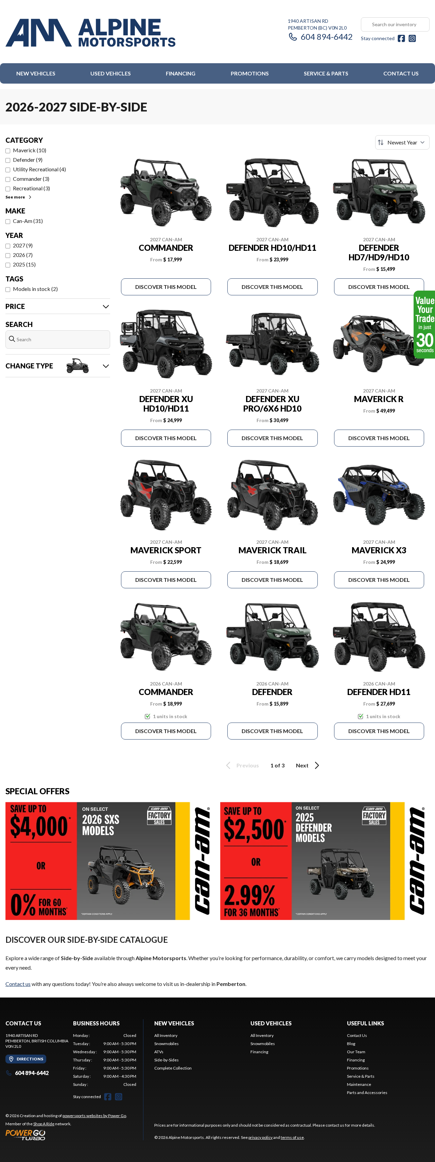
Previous (248, 765)
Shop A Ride (43, 1123)
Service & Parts (326, 73)
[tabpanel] (105, 1060)
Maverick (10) (29, 150)
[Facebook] (401, 38)
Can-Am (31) (28, 221)
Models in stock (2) (35, 288)
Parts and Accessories (367, 1092)
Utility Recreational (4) (39, 169)
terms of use (292, 1137)
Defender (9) (27, 159)
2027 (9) (23, 245)
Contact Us (401, 73)
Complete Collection (173, 1068)
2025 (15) (24, 264)
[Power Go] (66, 1134)
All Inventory (165, 1035)
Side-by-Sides (166, 1059)
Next (302, 765)
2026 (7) (23, 255)
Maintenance (359, 1084)
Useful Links (365, 1023)
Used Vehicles (110, 73)
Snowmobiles (166, 1043)
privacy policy (260, 1137)
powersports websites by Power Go (94, 1115)
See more (15, 197)
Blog (351, 1043)
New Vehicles (35, 73)
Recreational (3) (31, 188)
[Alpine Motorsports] (90, 33)
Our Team (356, 1051)
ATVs (158, 1051)
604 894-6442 (327, 36)
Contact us (18, 984)
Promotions (250, 73)
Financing (180, 73)
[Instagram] (412, 38)
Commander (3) (31, 178)
